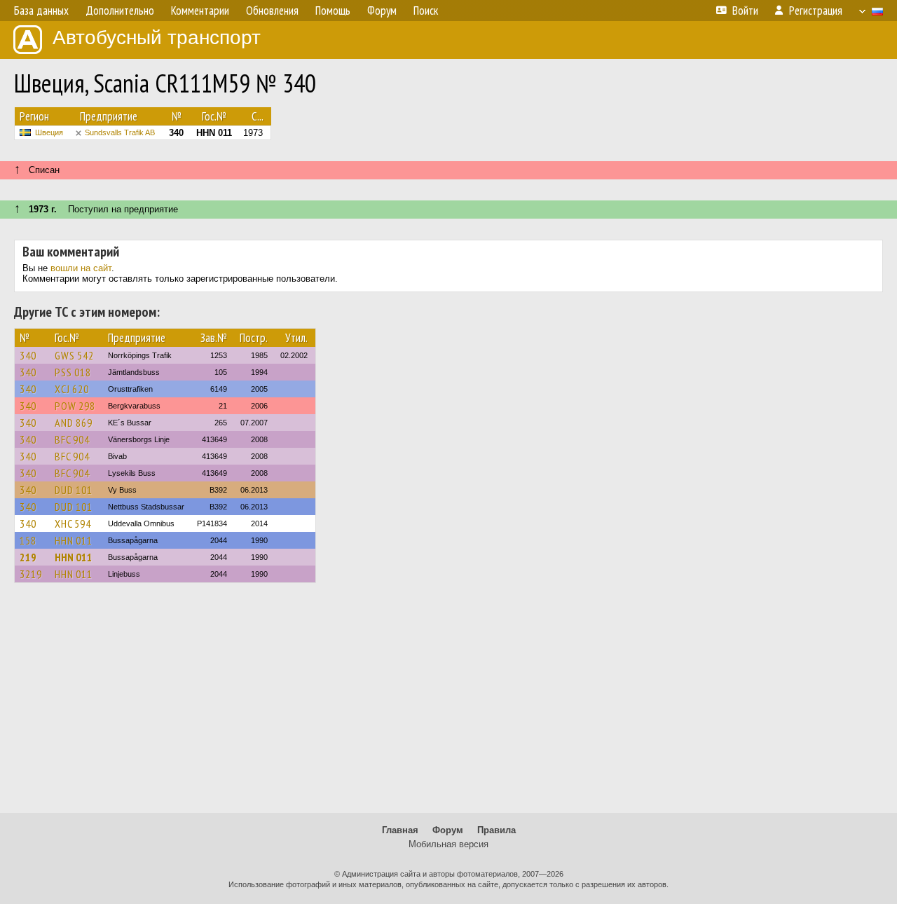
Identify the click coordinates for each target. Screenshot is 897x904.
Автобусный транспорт (157, 37)
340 (28, 355)
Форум (447, 830)
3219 (31, 574)
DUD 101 (74, 490)
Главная (400, 830)
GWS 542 (74, 355)
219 (28, 557)
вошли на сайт (80, 268)
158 (28, 540)
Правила (496, 830)
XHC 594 (73, 523)
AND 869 (74, 423)
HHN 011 (74, 540)
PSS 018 (73, 372)
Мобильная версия (448, 844)
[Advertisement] (448, 704)
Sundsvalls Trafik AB (120, 132)
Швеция (49, 132)
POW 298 (75, 406)
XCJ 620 (72, 389)
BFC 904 (72, 439)
